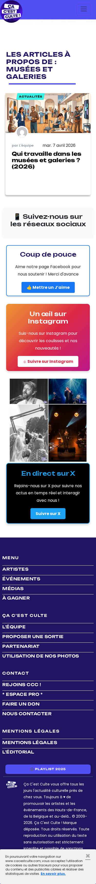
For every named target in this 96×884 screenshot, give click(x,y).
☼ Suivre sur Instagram (48, 361)
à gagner (16, 598)
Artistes (15, 569)
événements (21, 578)
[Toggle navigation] (84, 10)
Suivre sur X (48, 514)
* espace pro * (22, 694)
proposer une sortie (33, 636)
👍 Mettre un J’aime (48, 287)
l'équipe (14, 626)
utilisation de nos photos (40, 656)
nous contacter (26, 713)
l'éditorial (18, 752)
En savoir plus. (53, 873)
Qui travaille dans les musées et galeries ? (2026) (46, 160)
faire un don (20, 704)
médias (13, 588)
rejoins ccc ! (21, 684)
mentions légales (29, 742)
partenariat (21, 646)
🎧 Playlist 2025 (48, 769)
